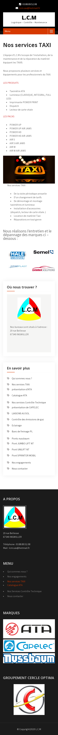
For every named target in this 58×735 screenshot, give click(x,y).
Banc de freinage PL (22, 431)
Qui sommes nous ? (22, 378)
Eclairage (17, 425)
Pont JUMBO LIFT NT (23, 443)
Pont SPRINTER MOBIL (24, 455)
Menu (7, 31)
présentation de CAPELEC (25, 407)
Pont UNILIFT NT (20, 449)
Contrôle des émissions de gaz (28, 419)
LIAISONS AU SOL (20, 413)
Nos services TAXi (21, 384)
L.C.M (29, 17)
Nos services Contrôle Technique (29, 402)
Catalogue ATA (19, 395)
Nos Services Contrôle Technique (24, 591)
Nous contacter (20, 468)
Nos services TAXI (16, 581)
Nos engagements (21, 462)
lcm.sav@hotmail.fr (29, 8)
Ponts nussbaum (20, 438)
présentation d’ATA (22, 389)
